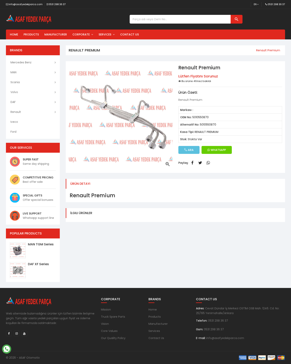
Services (106, 34)
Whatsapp (208, 163)
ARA (190, 150)
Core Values (109, 331)
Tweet (200, 163)
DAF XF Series (38, 264)
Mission (106, 310)
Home (14, 34)
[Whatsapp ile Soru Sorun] (6, 349)
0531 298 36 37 (57, 4)
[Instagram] (17, 333)
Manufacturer (55, 34)
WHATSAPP (218, 150)
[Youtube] (24, 333)
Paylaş (192, 163)
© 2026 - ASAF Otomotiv (23, 358)
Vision (105, 324)
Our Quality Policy (113, 338)
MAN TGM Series (41, 244)
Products (31, 34)
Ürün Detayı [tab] (80, 183)
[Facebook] (9, 333)
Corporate (81, 34)
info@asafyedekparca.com (26, 4)
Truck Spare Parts (113, 317)
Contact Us (129, 34)
